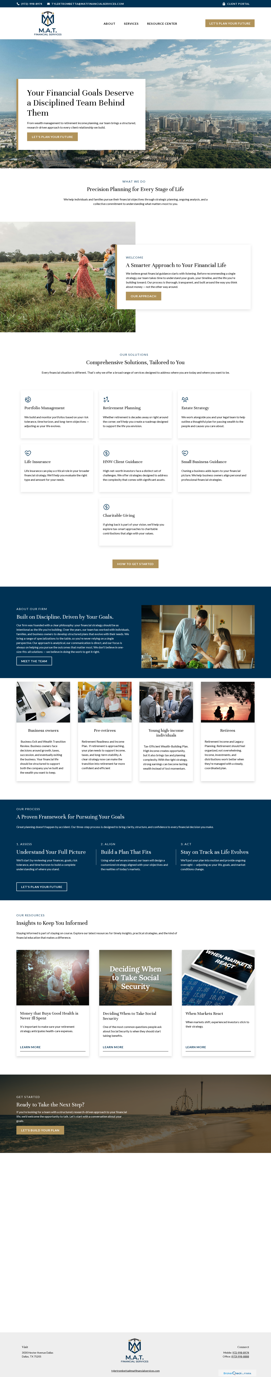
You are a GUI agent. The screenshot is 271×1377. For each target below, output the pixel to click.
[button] (109, 23)
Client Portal (238, 3)
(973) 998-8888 (240, 1356)
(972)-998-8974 (31, 3)
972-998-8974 (240, 1352)
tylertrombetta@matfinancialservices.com (87, 3)
